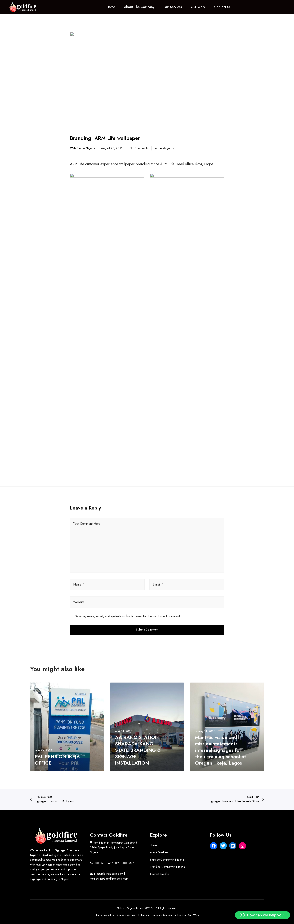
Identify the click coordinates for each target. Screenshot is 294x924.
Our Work (193, 915)
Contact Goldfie (159, 874)
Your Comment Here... (88, 523)
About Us (109, 915)
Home (153, 845)
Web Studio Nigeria (82, 148)
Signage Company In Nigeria (167, 860)
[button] (262, 915)
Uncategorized (167, 148)
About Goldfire (159, 852)
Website (78, 602)
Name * (78, 584)
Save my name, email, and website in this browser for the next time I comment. (128, 616)
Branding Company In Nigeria (167, 867)
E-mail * (158, 584)
